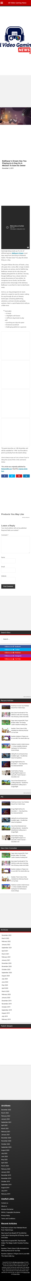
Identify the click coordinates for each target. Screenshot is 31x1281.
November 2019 (7, 1004)
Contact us (4, 1203)
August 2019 (6, 1013)
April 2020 (5, 988)
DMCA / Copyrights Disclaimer (10, 1212)
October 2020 (6, 969)
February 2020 (6, 994)
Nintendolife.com (6, 469)
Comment (4, 535)
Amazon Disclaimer (7, 1209)
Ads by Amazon (25, 517)
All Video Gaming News (17, 3)
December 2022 (6, 935)
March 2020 (5, 991)
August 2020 (6, 976)
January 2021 (6, 960)
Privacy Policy (5, 1215)
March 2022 (5, 938)
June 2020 (5, 982)
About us (4, 1206)
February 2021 (6, 957)
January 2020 (6, 997)
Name (3, 557)
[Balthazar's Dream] (15, 359)
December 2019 (6, 1000)
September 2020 (7, 972)
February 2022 (6, 941)
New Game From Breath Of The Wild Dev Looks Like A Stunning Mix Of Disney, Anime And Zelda (15, 1235)
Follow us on (13, 646)
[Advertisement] (15, 92)
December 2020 (6, 963)
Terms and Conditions (8, 1218)
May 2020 (5, 985)
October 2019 (6, 1007)
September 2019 (7, 1010)
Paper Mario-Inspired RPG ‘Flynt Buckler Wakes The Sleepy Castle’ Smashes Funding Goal (14, 1243)
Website (3, 576)
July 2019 (5, 1016)
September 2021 (7, 947)
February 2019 (6, 1019)
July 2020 (5, 979)
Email (3, 566)
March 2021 (5, 954)
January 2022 (6, 944)
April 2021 (5, 951)
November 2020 (7, 966)
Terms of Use (26, 1272)
